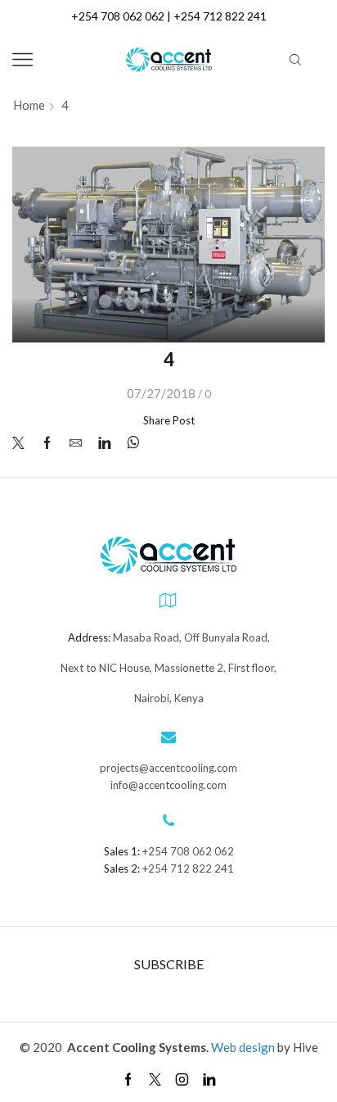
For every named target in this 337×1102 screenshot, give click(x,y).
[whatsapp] (129, 443)
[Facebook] (47, 443)
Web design (244, 1047)
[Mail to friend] (75, 443)
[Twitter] (22, 443)
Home (29, 105)
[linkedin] (104, 443)
